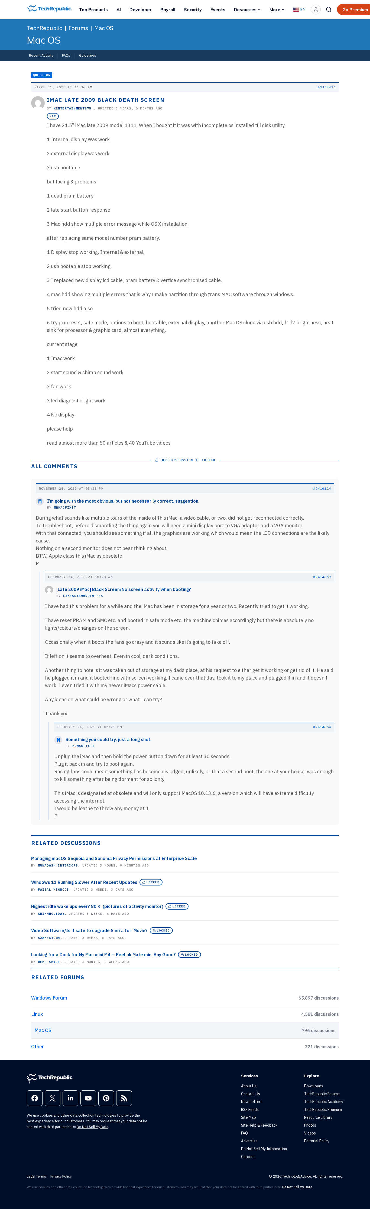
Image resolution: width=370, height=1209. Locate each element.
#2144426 (327, 87)
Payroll (167, 9)
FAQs (66, 55)
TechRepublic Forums (322, 1093)
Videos (310, 1133)
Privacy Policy (61, 1176)
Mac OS (103, 28)
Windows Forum (49, 998)
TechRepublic (44, 28)
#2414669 (322, 577)
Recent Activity (41, 55)
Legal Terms (36, 1176)
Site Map (248, 1117)
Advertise (249, 1141)
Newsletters (251, 1101)
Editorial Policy (316, 1141)
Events (217, 9)
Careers (248, 1156)
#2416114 (322, 488)
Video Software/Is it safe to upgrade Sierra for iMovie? (89, 930)
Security (193, 9)
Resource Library (318, 1117)
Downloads (313, 1086)
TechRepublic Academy (323, 1101)
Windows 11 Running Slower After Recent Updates (84, 882)
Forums (78, 28)
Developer (140, 9)
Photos (310, 1125)
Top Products (93, 9)
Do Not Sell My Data (92, 1126)
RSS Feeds (250, 1109)
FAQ (244, 1133)
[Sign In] (316, 9)
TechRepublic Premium (323, 1109)
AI (118, 9)
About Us (249, 1086)
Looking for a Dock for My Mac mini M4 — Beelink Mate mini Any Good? (103, 954)
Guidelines (87, 55)
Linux (37, 1014)
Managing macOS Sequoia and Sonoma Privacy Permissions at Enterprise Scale (114, 858)
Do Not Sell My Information (264, 1148)
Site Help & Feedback (259, 1125)
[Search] (329, 9)
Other (37, 1046)
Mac (53, 116)
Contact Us (250, 1093)
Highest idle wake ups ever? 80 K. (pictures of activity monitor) (97, 906)
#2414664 (322, 727)
